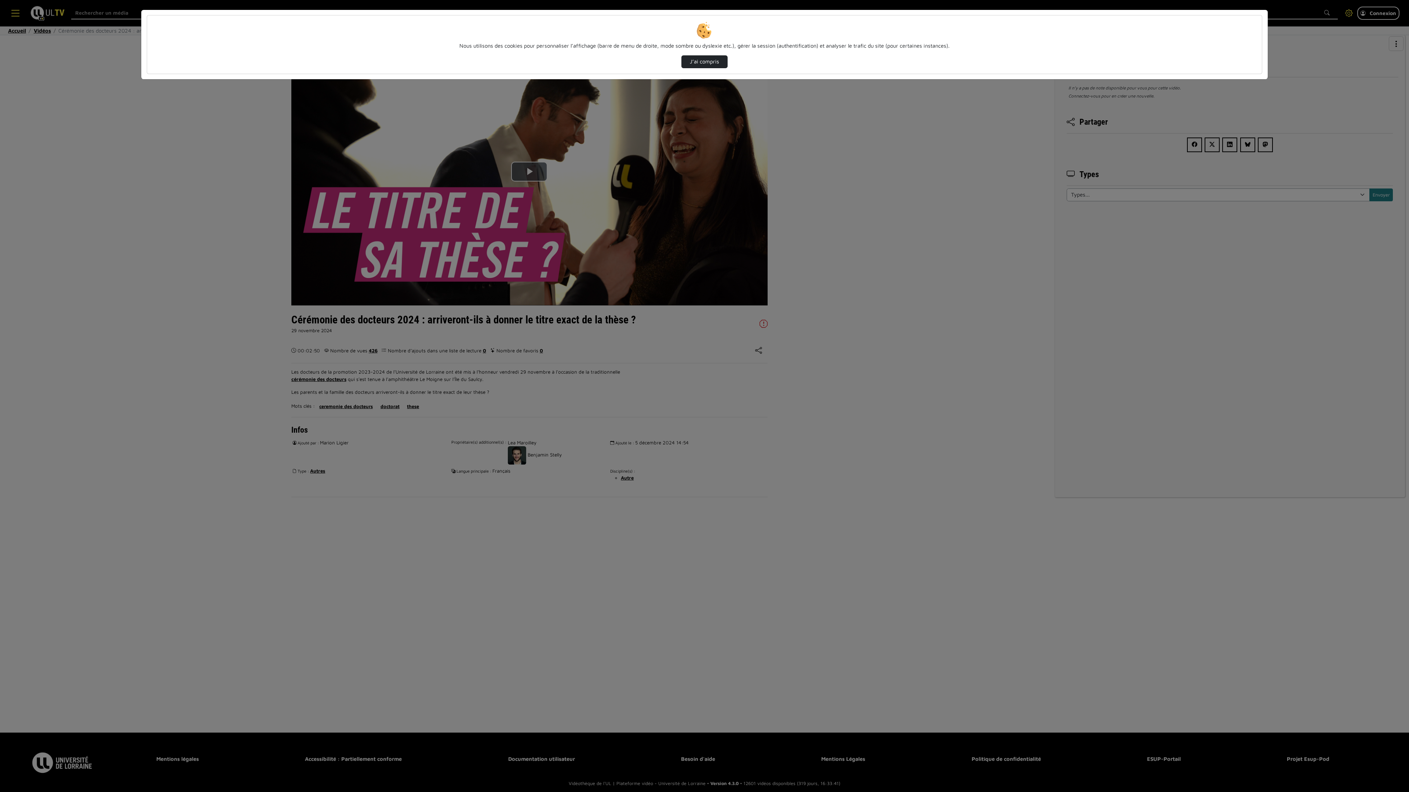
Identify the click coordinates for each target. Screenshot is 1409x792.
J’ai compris (704, 61)
